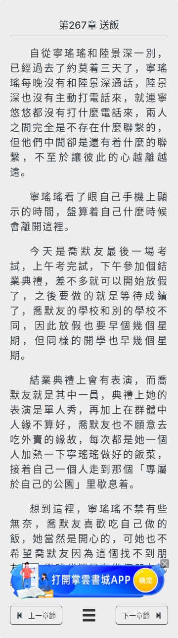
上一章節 (42, 615)
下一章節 (136, 615)
